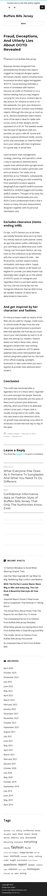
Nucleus (5, 890)
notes (30, 856)
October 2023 (10, 672)
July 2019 (8, 791)
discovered (30, 837)
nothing (38, 856)
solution (12, 869)
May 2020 (8, 777)
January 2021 (10, 763)
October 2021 (10, 722)
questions (10, 864)
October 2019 (10, 782)
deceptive (7, 834)
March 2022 (9, 700)
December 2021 (11, 713)
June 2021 (8, 741)
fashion (17, 847)
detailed (27, 834)
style (24, 869)
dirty (22, 837)
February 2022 (10, 704)
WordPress (15, 892)
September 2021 (11, 727)
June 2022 (8, 686)
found (28, 847)
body (13, 831)
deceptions (17, 436)
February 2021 (10, 759)
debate (37, 830)
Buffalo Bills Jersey (18, 16)
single (5, 869)
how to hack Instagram (11, 853)
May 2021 (8, 745)
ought (13, 860)
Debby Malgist (13, 434)
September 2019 (11, 786)
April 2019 (8, 804)
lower (6, 856)
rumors (39, 865)
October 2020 (10, 768)
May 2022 (8, 691)
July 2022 (8, 681)
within (16, 873)
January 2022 (10, 709)
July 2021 (8, 736)
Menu (23, 23)
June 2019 (8, 795)
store (20, 869)
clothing (19, 830)
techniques (33, 869)
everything (30, 841)
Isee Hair (37, 853)
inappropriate (26, 852)
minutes (24, 856)
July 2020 (8, 772)
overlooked (22, 860)
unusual (7, 873)
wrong (23, 873)
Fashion (7, 436)
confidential (28, 830)
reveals (31, 864)
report (22, 864)
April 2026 (8, 668)
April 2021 (8, 750)
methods (15, 856)
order (6, 860)
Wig (12, 873)
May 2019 (8, 800)
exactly (7, 848)
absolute (7, 830)
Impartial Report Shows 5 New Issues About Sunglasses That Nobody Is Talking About (23, 603)
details (34, 834)
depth (14, 834)
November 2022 (11, 677)
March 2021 (9, 754)
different (15, 837)
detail (20, 834)
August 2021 (9, 731)
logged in (20, 454)
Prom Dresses (32, 860)
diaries (7, 837)
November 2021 (11, 718)
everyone (18, 842)
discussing (8, 842)
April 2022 (8, 695)
